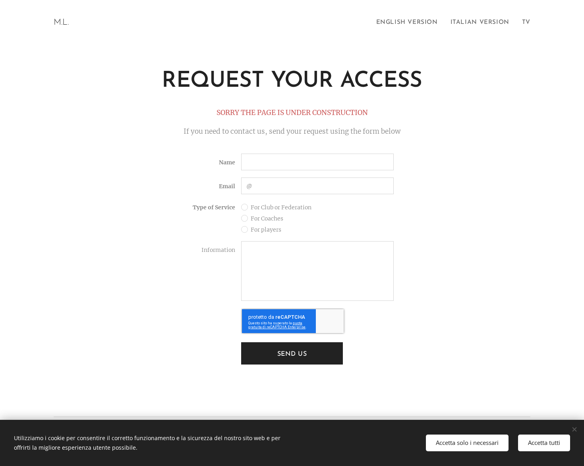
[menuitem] (409, 23)
